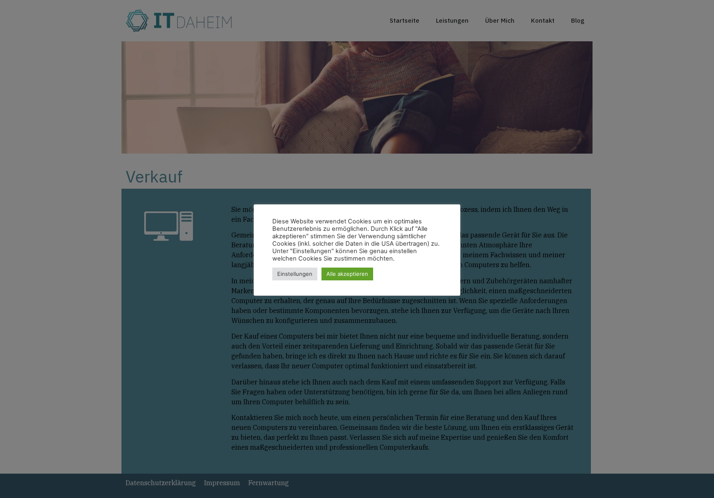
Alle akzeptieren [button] (347, 273)
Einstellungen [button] (294, 273)
